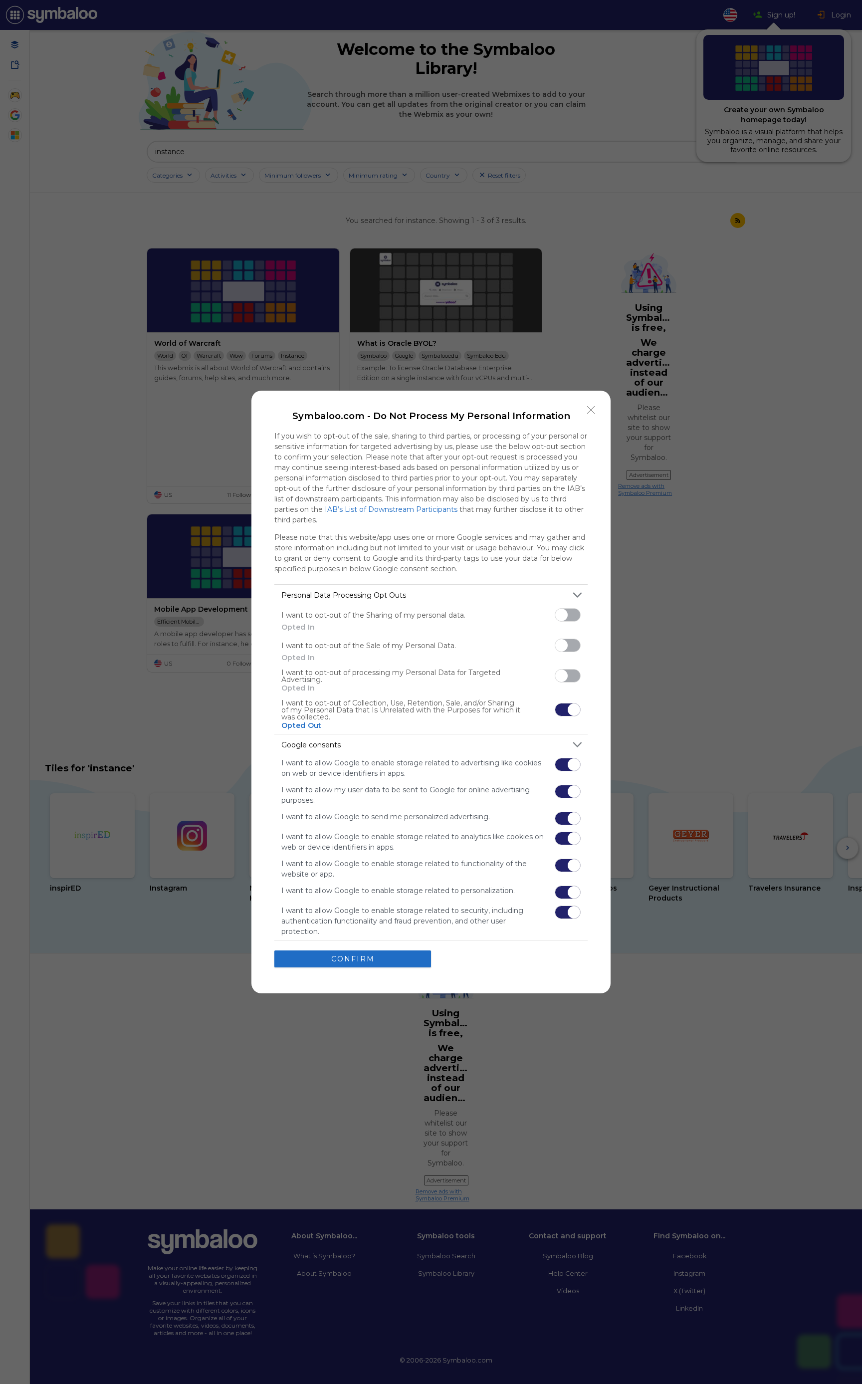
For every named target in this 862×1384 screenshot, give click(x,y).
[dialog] (431, 692)
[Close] (591, 410)
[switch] (568, 615)
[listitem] (431, 595)
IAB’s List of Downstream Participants (391, 509)
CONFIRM (353, 958)
